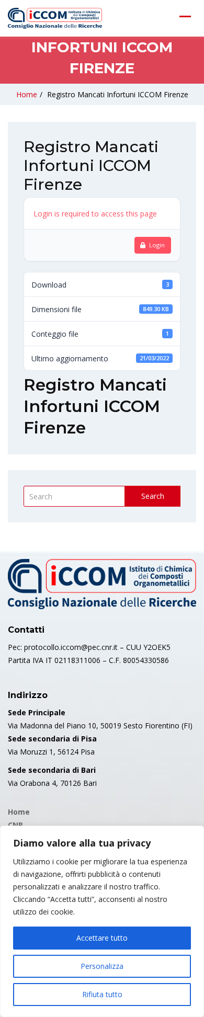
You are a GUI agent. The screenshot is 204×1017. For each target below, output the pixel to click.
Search (152, 496)
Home (26, 94)
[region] (102, 921)
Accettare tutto (102, 938)
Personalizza (102, 966)
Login (157, 245)
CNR (15, 825)
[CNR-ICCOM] (55, 18)
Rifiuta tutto (102, 994)
